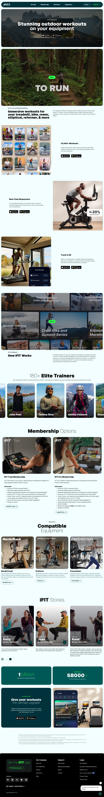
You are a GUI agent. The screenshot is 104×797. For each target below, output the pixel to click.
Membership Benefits (64, 766)
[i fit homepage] (6, 5)
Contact (60, 773)
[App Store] (65, 155)
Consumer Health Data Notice (88, 766)
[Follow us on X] (21, 779)
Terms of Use (83, 779)
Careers (38, 770)
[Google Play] (57, 35)
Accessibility (83, 763)
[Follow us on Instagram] (26, 779)
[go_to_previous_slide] (2, 659)
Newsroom (39, 773)
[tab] (5, 659)
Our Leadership (40, 766)
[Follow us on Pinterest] (12, 779)
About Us (38, 763)
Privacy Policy (84, 776)
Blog (37, 776)
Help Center (61, 763)
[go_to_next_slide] (10, 659)
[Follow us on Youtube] (8, 779)
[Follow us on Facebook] (17, 779)
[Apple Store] (46, 35)
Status (59, 770)
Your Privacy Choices (86, 773)
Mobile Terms (83, 770)
